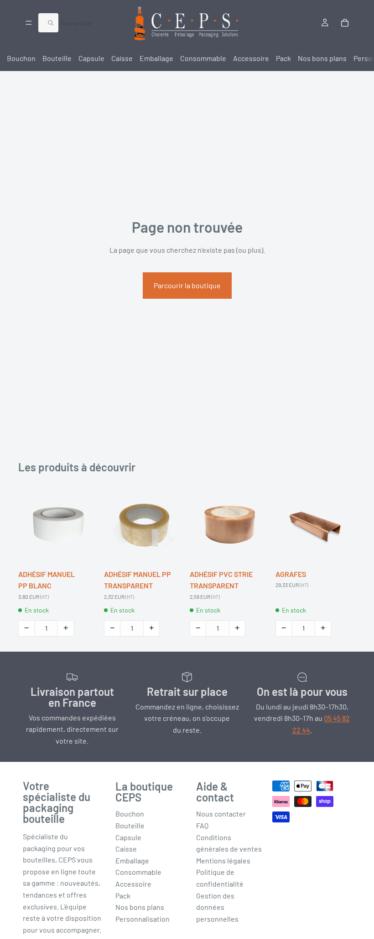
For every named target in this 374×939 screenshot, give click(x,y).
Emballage (156, 58)
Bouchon (21, 58)
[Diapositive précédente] (28, 525)
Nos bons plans (322, 58)
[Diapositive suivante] (88, 525)
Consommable (203, 58)
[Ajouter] (84, 550)
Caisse (122, 58)
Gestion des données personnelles (217, 907)
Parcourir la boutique (187, 285)
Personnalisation (142, 918)
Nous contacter (221, 813)
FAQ (202, 825)
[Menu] (28, 22)
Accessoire (251, 58)
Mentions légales (223, 860)
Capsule (91, 58)
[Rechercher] (48, 22)
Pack (283, 58)
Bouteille (57, 58)
